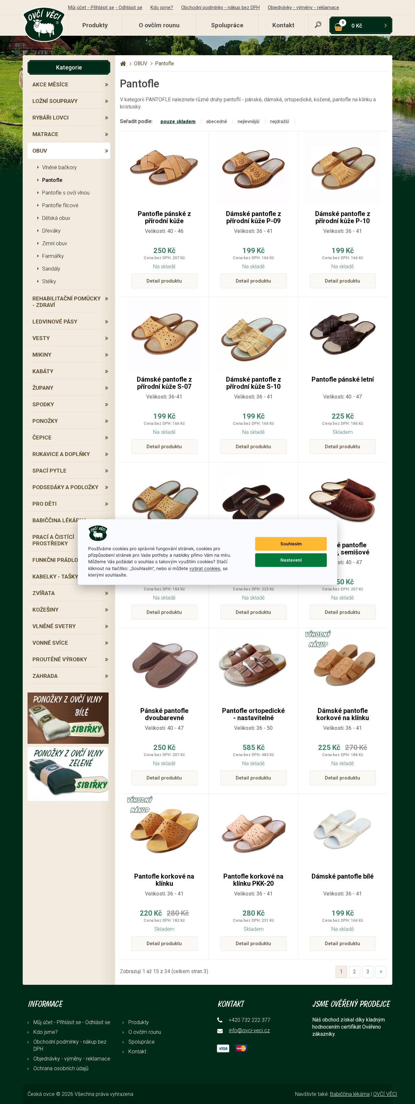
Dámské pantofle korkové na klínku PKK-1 (342, 718)
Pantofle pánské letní (343, 379)
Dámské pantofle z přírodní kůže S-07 (164, 382)
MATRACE (45, 134)
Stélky (49, 281)
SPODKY (43, 404)
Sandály (51, 269)
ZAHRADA (45, 676)
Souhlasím (291, 543)
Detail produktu (164, 281)
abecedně (216, 121)
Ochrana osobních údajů (61, 1068)
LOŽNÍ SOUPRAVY (54, 101)
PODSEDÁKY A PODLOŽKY (65, 487)
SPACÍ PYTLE (49, 470)
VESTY (41, 338)
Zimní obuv (54, 243)
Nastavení (291, 560)
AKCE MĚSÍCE (50, 84)
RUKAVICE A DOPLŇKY (61, 454)
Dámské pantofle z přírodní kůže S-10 (253, 382)
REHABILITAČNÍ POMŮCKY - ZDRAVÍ (66, 301)
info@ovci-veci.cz (249, 1030)
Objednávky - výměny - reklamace (303, 7)
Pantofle (52, 180)
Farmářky (53, 256)
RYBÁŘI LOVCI (50, 117)
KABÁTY (42, 371)
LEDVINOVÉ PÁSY (54, 321)
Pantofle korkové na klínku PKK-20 (253, 879)
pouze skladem (178, 121)
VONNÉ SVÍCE (50, 643)
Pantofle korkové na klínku (164, 879)
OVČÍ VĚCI (385, 1094)
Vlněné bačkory (59, 167)
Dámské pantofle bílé (343, 876)
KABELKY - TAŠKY (55, 576)
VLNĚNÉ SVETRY (54, 626)
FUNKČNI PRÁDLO (55, 560)
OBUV (39, 150)
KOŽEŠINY (45, 609)
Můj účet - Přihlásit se (91, 7)
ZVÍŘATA (43, 593)
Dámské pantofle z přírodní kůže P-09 (253, 217)
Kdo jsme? (161, 7)
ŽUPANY (42, 388)
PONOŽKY (45, 421)
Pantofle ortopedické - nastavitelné (253, 714)
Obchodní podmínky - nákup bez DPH (220, 7)
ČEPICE (42, 437)
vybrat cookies (204, 568)
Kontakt (283, 25)
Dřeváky (51, 231)
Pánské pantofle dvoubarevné (164, 714)
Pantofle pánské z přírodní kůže (164, 217)
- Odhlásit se (128, 7)
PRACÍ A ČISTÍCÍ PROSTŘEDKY (53, 540)
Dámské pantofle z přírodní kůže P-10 (342, 217)
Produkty (95, 25)
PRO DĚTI (44, 504)
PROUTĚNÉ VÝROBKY (59, 659)
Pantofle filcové (60, 205)
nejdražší (279, 121)
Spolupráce (227, 25)
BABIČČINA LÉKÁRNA (59, 520)
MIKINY (41, 354)
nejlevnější (248, 121)
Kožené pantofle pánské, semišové (342, 548)
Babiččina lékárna (350, 1094)
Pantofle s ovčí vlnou (65, 193)
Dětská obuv (56, 218)
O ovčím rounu (159, 25)
